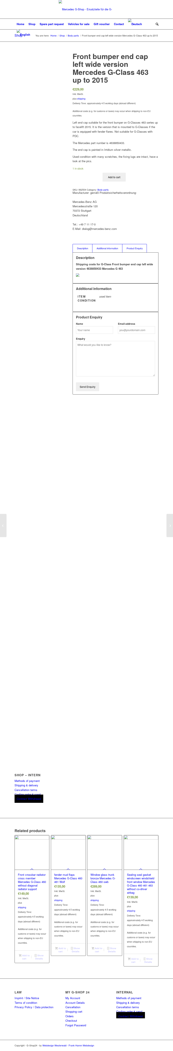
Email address (126, 324)
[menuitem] (20, 24)
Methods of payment (27, 781)
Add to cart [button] (26, 957)
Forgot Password (75, 1025)
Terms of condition (26, 1003)
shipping (81, 98)
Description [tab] (82, 248)
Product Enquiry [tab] (135, 248)
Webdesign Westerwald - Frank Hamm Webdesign (68, 1045)
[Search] (156, 24)
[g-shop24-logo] (86, 9)
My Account (72, 998)
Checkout (71, 1021)
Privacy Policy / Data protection (34, 1007)
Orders (69, 1016)
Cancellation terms (26, 790)
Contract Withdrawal (29, 799)
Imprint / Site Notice (27, 998)
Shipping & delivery (26, 785)
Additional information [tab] (107, 248)
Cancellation (72, 1007)
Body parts (103, 189)
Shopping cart (73, 1011)
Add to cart (114, 177)
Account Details (75, 1003)
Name (79, 324)
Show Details (39, 957)
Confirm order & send (28, 794)
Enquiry (80, 339)
